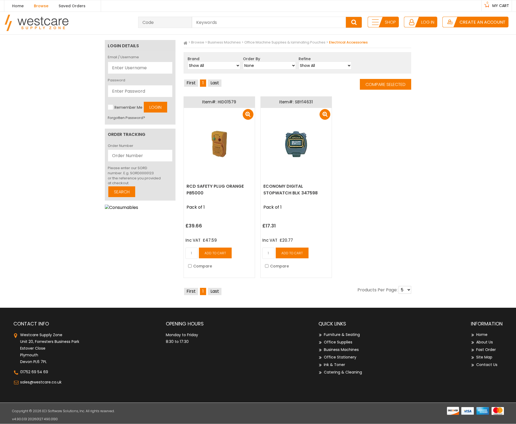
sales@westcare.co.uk (41, 382)
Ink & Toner (334, 364)
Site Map (484, 357)
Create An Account (483, 22)
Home (18, 6)
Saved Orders (72, 6)
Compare (202, 266)
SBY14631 (304, 102)
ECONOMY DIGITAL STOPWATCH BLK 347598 (290, 189)
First (191, 83)
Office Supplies (338, 342)
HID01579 (227, 102)
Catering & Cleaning (343, 372)
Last (214, 83)
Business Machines (224, 42)
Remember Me (128, 107)
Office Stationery (340, 357)
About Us (484, 342)
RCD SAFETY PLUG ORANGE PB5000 (215, 189)
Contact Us (486, 364)
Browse (41, 6)
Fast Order (486, 349)
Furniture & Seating (342, 334)
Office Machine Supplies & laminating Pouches (284, 42)
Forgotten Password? (126, 117)
